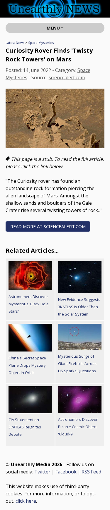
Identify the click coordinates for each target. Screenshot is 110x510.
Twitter (42, 471)
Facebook (66, 471)
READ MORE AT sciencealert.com (48, 226)
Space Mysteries (41, 42)
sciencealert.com (67, 77)
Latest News (15, 42)
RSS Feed (91, 471)
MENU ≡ (55, 28)
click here (26, 501)
